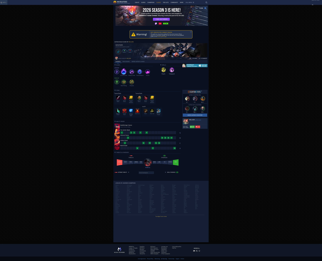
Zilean (196, 206)
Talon (185, 187)
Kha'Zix (140, 212)
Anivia (116, 194)
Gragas (128, 208)
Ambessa (117, 191)
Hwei (139, 186)
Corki (128, 187)
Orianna (163, 197)
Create (137, 2)
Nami (162, 185)
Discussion (126, 61)
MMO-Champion (154, 253)
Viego (185, 210)
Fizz (128, 202)
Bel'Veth (117, 204)
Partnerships (171, 258)
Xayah (196, 189)
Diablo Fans (164, 251)
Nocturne (163, 193)
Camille (117, 212)
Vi (184, 208)
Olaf (162, 195)
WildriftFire (131, 252)
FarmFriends (143, 251)
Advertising (157, 258)
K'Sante (140, 199)
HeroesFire (142, 253)
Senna (173, 193)
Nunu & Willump (165, 194)
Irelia (139, 189)
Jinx (139, 198)
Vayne (185, 203)
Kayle (139, 208)
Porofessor (131, 249)
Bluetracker (164, 248)
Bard (116, 203)
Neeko (162, 189)
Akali (116, 187)
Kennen (140, 211)
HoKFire (174, 248)
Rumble (174, 187)
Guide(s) (118, 61)
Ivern (139, 190)
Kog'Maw (152, 187)
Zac (196, 200)
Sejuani (174, 191)
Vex (184, 207)
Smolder (174, 206)
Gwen (128, 211)
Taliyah (185, 186)
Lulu (151, 198)
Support (177, 258)
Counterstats (132, 251)
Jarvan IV (140, 193)
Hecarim (129, 212)
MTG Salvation (154, 248)
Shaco (173, 197)
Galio (128, 203)
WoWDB (153, 251)
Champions (150, 2)
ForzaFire (142, 252)
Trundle (185, 194)
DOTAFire (142, 248)
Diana (128, 190)
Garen (128, 206)
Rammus (163, 207)
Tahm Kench (187, 185)
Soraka (174, 208)
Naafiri (151, 212)
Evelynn (128, 197)
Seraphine (174, 194)
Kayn (139, 210)
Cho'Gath (129, 186)
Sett (173, 195)
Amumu (117, 193)
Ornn (162, 198)
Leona (151, 191)
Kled (151, 186)
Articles (182, 258)
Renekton (163, 212)
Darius (128, 189)
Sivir (173, 203)
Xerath (196, 190)
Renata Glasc (164, 211)
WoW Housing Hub (155, 252)
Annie (116, 195)
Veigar (185, 204)
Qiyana (162, 203)
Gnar (128, 207)
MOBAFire (131, 246)
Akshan (117, 189)
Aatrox (117, 185)
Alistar (116, 190)
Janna (139, 191)
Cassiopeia (129, 185)
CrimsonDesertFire (176, 246)
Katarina (140, 207)
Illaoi (139, 187)
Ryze (173, 189)
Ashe (116, 198)
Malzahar (152, 202)
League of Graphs (133, 248)
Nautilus (163, 187)
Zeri (196, 203)
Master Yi (152, 204)
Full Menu (189, 2)
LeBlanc (151, 189)
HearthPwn (164, 249)
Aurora (117, 200)
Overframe (163, 252)
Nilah (162, 191)
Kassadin (140, 206)
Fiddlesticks (129, 199)
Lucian (151, 197)
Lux (150, 199)
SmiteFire (142, 246)
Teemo (185, 190)
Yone (196, 194)
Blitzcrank (117, 206)
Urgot (185, 200)
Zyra (196, 208)
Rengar (174, 185)
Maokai (151, 203)
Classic (158, 2)
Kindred (151, 185)
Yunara (196, 197)
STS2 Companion (165, 253)
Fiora (128, 200)
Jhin (139, 197)
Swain (173, 210)
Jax (139, 194)
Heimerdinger (141, 185)
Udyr (185, 199)
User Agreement (142, 258)
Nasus (162, 186)
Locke (151, 195)
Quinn (162, 204)
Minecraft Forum (154, 249)
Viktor (185, 211)
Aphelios (117, 197)
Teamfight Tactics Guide (161, 216)
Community (174, 2)
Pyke (162, 202)
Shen (173, 198)
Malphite (152, 200)
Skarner (174, 204)
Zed (196, 202)
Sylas (173, 211)
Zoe (196, 207)
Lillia (151, 193)
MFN (4, 2)
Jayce (139, 195)
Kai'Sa (139, 200)
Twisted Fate (187, 197)
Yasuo (196, 193)
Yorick (196, 195)
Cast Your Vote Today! (186, 127)
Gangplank (129, 204)
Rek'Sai (162, 208)
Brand (116, 207)
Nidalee (163, 190)
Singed (174, 200)
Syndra (174, 212)
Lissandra (152, 194)
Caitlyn (117, 211)
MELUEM (131, 42)
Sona (173, 207)
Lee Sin (151, 190)
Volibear (197, 185)
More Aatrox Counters (195, 115)
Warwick (197, 186)
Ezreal (128, 198)
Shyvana (174, 199)
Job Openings (164, 258)
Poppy (162, 200)
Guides (143, 2)
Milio (151, 207)
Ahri (116, 186)
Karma (139, 203)
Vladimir (186, 212)
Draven (128, 193)
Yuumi (196, 198)
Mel (150, 206)
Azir (116, 202)
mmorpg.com (164, 246)
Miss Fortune (153, 208)
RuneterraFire (132, 253)
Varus (185, 202)
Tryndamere (187, 195)
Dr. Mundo (129, 191)
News (181, 2)
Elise (128, 195)
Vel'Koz (185, 206)
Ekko (128, 194)
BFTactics (153, 246)
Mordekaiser (153, 210)
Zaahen (197, 199)
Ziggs (196, 204)
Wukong (197, 187)
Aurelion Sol (118, 199)
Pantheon (163, 199)
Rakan (162, 206)
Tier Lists (166, 2)
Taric (185, 189)
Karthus (140, 204)
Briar (116, 210)
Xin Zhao (197, 191)
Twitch (185, 198)
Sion (173, 202)
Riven (173, 186)
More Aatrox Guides (138, 61)
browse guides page (162, 36)
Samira (174, 190)
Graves (128, 210)
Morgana (152, 211)
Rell (162, 210)
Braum (117, 208)
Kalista (139, 202)
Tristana (186, 193)
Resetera (142, 249)
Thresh (185, 191)
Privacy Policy (150, 258)
